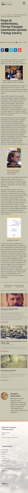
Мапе (3, 456)
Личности (4, 454)
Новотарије (5, 449)
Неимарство (5, 452)
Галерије (4, 463)
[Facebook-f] (3, 475)
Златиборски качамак (8, 370)
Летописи (4, 458)
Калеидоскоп (5, 461)
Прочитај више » (5, 322)
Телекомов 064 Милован (9, 309)
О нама (4, 465)
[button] (24, 3)
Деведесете (9, 14)
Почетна (3, 14)
